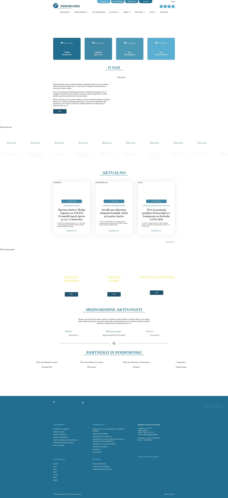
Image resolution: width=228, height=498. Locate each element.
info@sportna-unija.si (151, 434)
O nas (151, 12)
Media (126, 12)
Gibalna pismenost (60, 437)
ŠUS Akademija (129, 53)
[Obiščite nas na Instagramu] (165, 6)
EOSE (55, 469)
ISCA (54, 466)
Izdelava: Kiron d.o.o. (169, 494)
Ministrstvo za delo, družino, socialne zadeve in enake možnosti (108, 440)
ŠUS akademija (99, 12)
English (173, 1)
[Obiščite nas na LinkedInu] (173, 6)
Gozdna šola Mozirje (101, 466)
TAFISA (55, 464)
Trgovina (139, 12)
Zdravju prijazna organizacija (65, 440)
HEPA (55, 477)
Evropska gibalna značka (63, 442)
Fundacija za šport (100, 434)
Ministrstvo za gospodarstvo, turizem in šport (108, 430)
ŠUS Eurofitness (161, 53)
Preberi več (72, 231)
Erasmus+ (96, 449)
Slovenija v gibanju (61, 429)
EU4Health (97, 452)
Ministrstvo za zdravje (102, 436)
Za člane (113, 12)
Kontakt (164, 12)
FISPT (55, 472)
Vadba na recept (67, 53)
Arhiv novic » (170, 242)
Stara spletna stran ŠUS (102, 469)
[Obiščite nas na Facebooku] (161, 6)
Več (59, 111)
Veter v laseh (58, 432)
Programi (64, 12)
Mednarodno (80, 12)
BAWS (55, 480)
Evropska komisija (100, 446)
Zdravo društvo (98, 53)
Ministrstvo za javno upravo (104, 444)
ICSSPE (55, 475)
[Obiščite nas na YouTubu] (169, 6)
